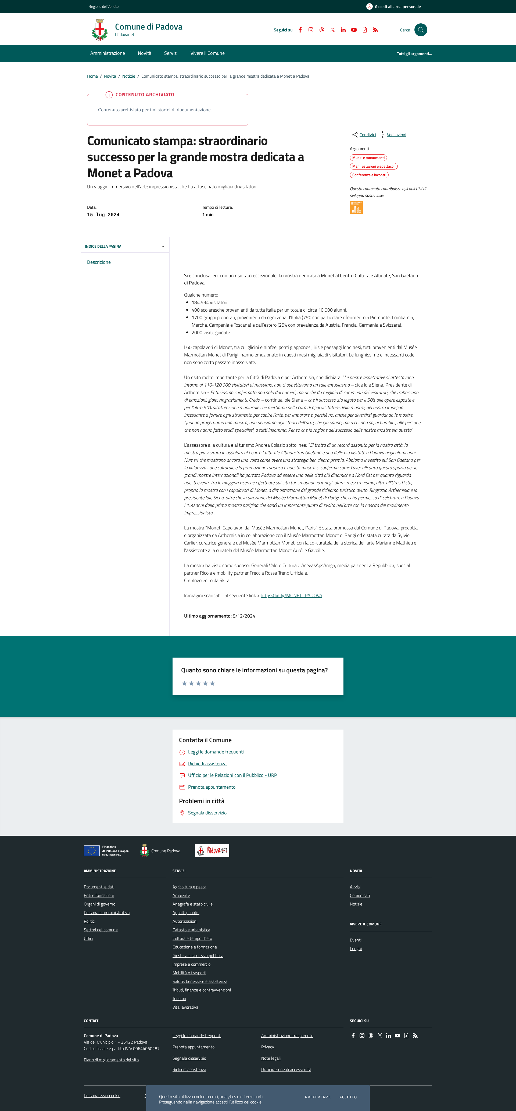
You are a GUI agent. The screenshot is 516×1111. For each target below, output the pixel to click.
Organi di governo (99, 904)
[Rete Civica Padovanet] (213, 850)
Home (92, 76)
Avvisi (355, 886)
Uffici (88, 938)
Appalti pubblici (186, 912)
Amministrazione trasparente (287, 1035)
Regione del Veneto (104, 6)
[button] (420, 29)
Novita (110, 76)
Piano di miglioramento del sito (111, 1059)
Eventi (355, 940)
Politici (89, 921)
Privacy (267, 1047)
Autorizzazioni (185, 921)
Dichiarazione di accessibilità (286, 1069)
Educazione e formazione (195, 947)
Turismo (179, 998)
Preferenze (318, 1097)
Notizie (128, 76)
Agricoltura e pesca (189, 886)
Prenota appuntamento (193, 1047)
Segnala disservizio (189, 1058)
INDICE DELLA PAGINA (103, 246)
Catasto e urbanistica (191, 929)
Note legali (271, 1058)
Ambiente (181, 895)
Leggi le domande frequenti (197, 1035)
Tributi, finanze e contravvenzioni (202, 990)
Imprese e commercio (191, 964)
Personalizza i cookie (102, 1095)
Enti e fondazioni (99, 895)
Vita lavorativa (185, 1007)
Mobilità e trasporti (189, 972)
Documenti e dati (99, 886)
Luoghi (356, 948)
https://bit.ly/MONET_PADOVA (291, 595)
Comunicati (360, 895)
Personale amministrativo (107, 912)
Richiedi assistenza (189, 1069)
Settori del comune (101, 929)
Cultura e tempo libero (192, 938)
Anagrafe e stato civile (193, 904)
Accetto (348, 1097)
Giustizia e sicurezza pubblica (198, 955)
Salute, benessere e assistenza (200, 981)
